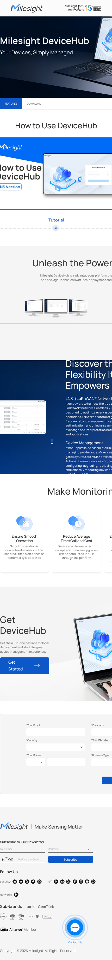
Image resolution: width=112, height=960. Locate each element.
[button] (51, 440)
